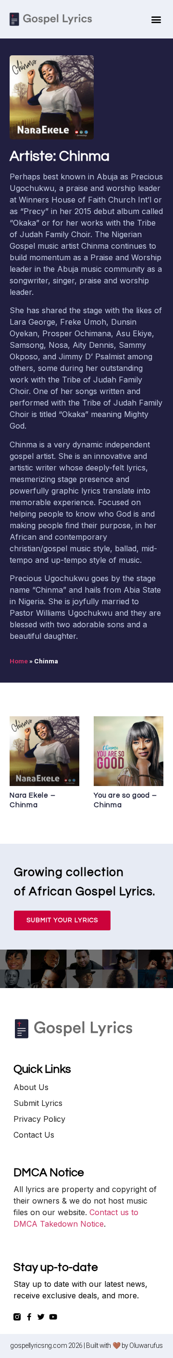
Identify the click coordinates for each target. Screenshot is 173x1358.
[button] (156, 19)
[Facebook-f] (29, 1316)
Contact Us (33, 1135)
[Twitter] (41, 1316)
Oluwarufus (146, 1345)
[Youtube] (53, 1316)
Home (19, 661)
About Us (31, 1087)
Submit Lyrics (37, 1103)
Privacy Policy (39, 1119)
